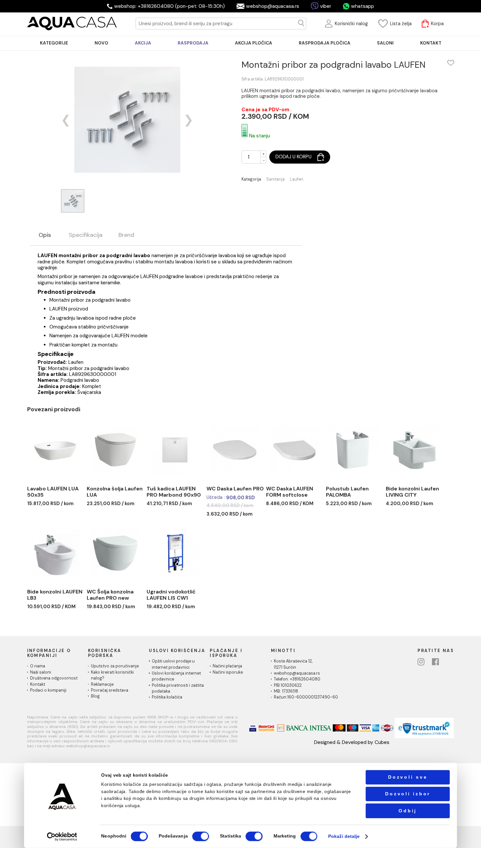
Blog (95, 696)
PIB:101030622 (288, 685)
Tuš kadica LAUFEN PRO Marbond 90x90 (174, 492)
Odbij (408, 810)
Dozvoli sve (407, 777)
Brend (126, 235)
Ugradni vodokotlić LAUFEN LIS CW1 (171, 595)
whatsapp (362, 6)
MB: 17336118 (286, 691)
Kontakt (37, 684)
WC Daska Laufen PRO (235, 489)
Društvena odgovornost (54, 678)
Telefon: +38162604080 (297, 679)
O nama (37, 666)
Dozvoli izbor (407, 793)
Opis (45, 235)
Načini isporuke (228, 672)
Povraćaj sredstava (109, 690)
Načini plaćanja (227, 666)
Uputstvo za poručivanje (115, 666)
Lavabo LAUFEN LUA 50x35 (53, 492)
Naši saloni (40, 672)
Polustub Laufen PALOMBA (347, 492)
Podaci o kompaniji (48, 690)
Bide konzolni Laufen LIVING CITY (412, 492)
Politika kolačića (167, 697)
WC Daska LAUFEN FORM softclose (289, 492)
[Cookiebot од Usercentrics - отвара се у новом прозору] (62, 836)
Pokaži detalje (344, 836)
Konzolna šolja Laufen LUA (115, 492)
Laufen (296, 179)
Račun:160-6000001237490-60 (306, 697)
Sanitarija (275, 179)
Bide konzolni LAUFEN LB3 (54, 595)
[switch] (200, 836)
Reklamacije (102, 684)
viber (325, 6)
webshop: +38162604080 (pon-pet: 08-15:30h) (169, 6)
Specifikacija (85, 235)
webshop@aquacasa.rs (272, 6)
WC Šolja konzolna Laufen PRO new (110, 595)
